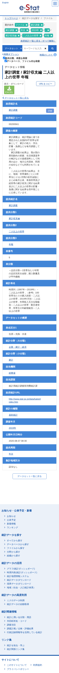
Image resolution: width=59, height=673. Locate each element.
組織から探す (13, 555)
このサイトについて (17, 665)
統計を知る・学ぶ (16, 645)
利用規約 (37, 665)
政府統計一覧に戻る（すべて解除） (38, 41)
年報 (11, 244)
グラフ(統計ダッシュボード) (21, 569)
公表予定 (11, 520)
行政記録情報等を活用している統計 (24, 632)
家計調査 (13, 110)
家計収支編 (14, 218)
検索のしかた (46, 55)
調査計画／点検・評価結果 (20, 628)
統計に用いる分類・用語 (19, 617)
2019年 (12, 428)
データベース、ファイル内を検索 (23, 61)
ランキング (12, 527)
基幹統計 (13, 415)
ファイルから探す (16, 548)
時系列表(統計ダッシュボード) (22, 572)
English (5, 3)
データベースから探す (18, 544)
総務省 (12, 373)
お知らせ (11, 516)
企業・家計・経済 (17, 347)
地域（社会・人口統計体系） (21, 587)
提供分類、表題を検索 (16, 58)
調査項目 (11, 625)
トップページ (11, 18)
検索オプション (11, 54)
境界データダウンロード (19, 584)
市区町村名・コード (17, 621)
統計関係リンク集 (16, 649)
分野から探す (13, 552)
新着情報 (11, 524)
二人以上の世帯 (16, 231)
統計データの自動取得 (18, 604)
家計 (11, 360)
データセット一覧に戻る (16, 98)
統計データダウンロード (19, 580)
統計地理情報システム (18, 576)
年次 (11, 454)
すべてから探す (14, 540)
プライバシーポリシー (18, 669)
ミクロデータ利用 (16, 600)
